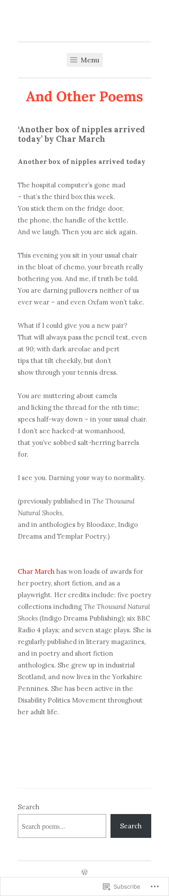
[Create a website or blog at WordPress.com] (84, 873)
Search (28, 807)
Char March (36, 571)
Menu (89, 60)
